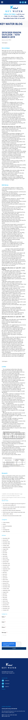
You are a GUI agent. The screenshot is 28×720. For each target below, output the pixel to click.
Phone (4, 627)
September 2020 (6, 547)
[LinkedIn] (25, 2)
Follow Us (7, 680)
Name (4, 616)
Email (4, 622)
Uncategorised (6, 529)
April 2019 (5, 577)
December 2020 (6, 542)
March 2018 (5, 601)
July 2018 (5, 594)
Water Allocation (6, 531)
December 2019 (6, 563)
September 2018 (6, 590)
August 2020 (5, 549)
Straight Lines (11, 673)
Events (4, 524)
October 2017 (6, 610)
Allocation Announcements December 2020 (12, 515)
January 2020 (5, 561)
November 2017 (6, 608)
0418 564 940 (20, 14)
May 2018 (5, 597)
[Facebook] (23, 2)
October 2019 (6, 567)
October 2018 (6, 588)
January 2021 (5, 540)
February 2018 (6, 603)
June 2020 (5, 552)
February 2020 (6, 560)
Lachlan (4, 366)
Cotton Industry (6, 522)
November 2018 (6, 586)
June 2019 (5, 574)
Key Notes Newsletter (7, 526)
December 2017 (6, 606)
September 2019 (6, 568)
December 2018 (6, 585)
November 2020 (6, 543)
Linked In (7, 686)
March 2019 (5, 579)
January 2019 (5, 583)
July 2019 (5, 572)
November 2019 (6, 565)
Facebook (7, 683)
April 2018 (5, 599)
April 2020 (5, 556)
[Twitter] (20, 2)
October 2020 (6, 545)
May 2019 (5, 576)
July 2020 (5, 551)
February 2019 (6, 581)
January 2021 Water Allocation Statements (12, 510)
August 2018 (5, 592)
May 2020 (5, 554)
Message (4, 632)
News (10, 39)
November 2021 (6, 538)
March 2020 (5, 558)
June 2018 (5, 595)
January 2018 (5, 604)
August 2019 (5, 570)
